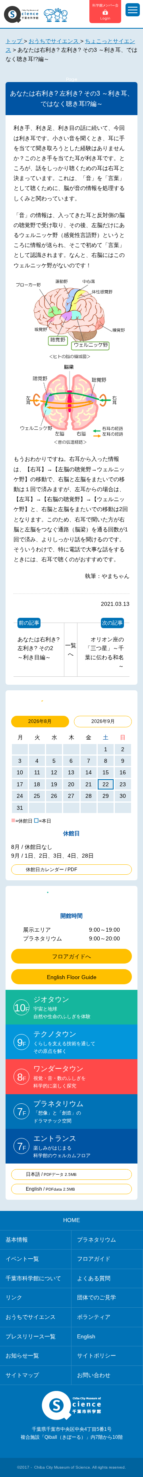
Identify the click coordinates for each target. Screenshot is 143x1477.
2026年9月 (103, 721)
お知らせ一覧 (22, 1355)
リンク (14, 1297)
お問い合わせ (93, 1375)
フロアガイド (93, 1259)
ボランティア (93, 1317)
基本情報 (17, 1239)
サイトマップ (22, 1375)
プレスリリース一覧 (31, 1336)
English (86, 1336)
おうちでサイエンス (31, 1317)
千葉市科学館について (33, 1278)
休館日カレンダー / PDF (51, 869)
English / (50, 1189)
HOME (71, 1220)
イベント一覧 (22, 1259)
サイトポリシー (96, 1355)
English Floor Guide (72, 977)
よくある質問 (93, 1278)
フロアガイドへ (71, 956)
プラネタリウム (96, 1239)
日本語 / (51, 1174)
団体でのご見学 (96, 1297)
